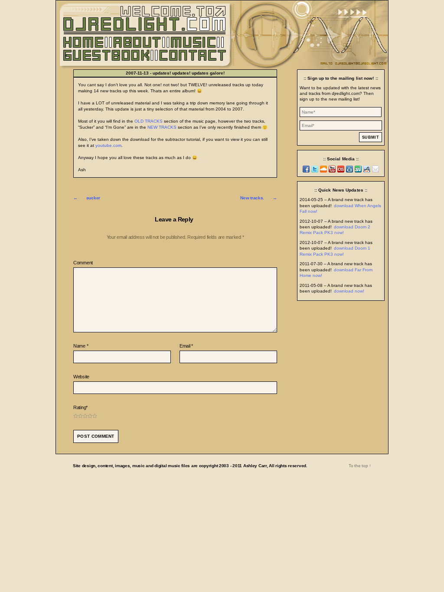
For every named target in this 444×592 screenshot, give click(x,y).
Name (80, 345)
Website (81, 376)
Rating (80, 407)
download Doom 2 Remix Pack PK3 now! (335, 229)
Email (186, 345)
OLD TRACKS (148, 121)
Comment (83, 262)
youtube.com (108, 145)
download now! (349, 291)
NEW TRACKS (161, 127)
